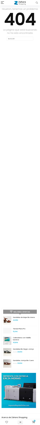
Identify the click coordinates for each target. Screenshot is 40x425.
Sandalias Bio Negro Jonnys (23, 349)
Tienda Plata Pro (19, 329)
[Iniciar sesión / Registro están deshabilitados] (20, 422)
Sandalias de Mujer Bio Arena (24, 317)
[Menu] (2, 2)
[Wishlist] (6, 422)
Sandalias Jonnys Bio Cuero (23, 360)
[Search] (36, 2)
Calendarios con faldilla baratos (22, 339)
